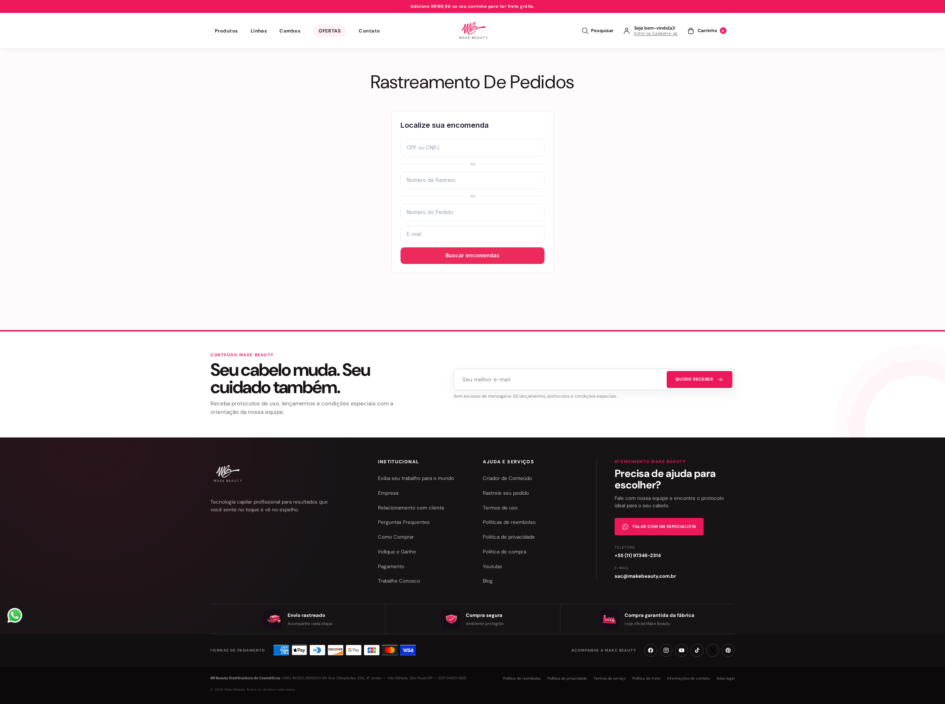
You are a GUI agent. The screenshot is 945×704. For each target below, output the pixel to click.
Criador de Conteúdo (507, 478)
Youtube (492, 566)
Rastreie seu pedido (506, 493)
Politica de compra (504, 552)
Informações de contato (688, 678)
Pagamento (391, 566)
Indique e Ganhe (397, 552)
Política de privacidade (567, 678)
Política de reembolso (522, 678)
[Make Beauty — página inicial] (226, 473)
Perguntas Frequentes (404, 522)
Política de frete (646, 678)
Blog (488, 581)
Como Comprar (396, 537)
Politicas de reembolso (509, 522)
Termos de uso (500, 508)
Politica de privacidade (509, 537)
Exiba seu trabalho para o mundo (416, 478)
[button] (226, 31)
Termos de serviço (610, 678)
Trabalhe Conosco (399, 581)
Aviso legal (726, 678)
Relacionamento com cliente (411, 508)
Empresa (388, 493)
